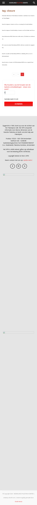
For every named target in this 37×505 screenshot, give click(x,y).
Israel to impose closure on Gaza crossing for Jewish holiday (17, 24)
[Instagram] (18, 166)
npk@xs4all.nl (27, 160)
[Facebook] (12, 166)
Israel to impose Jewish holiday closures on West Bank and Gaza (18, 30)
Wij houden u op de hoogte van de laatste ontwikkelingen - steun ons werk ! (17, 87)
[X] (24, 166)
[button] (3, 3)
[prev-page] (14, 74)
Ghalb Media (18, 501)
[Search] (34, 3)
